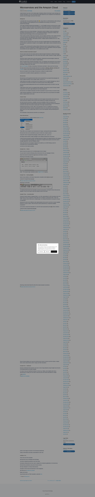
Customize (41, 251)
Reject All (47, 251)
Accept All (54, 251)
